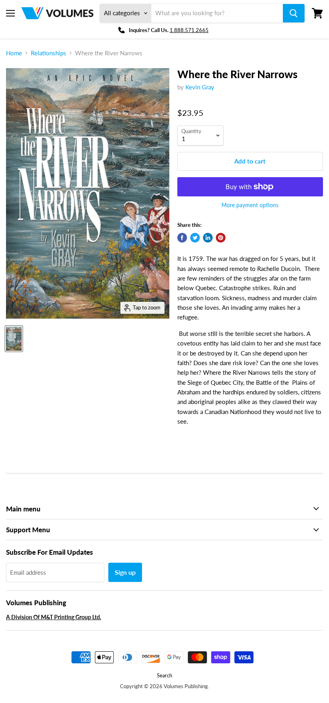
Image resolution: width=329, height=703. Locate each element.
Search (164, 675)
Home (14, 53)
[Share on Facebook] (182, 237)
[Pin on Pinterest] (220, 237)
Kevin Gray (199, 87)
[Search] (294, 13)
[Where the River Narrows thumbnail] (13, 339)
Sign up (125, 572)
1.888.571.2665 (189, 30)
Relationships (48, 53)
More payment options (249, 205)
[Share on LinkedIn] (208, 237)
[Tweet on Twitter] (195, 237)
